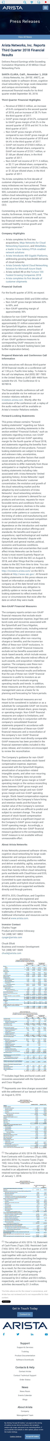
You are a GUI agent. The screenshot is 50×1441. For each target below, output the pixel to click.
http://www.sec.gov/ (24, 574)
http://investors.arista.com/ (16, 571)
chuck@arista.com (11, 953)
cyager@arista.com (12, 937)
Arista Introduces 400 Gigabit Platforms (26, 256)
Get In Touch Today (25, 1308)
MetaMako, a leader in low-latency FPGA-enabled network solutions (26, 249)
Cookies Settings (15, 1436)
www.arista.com (19, 918)
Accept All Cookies (32, 1436)
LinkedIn (32, 1334)
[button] (25, 2)
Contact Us (25, 1314)
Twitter (18, 1334)
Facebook (3, 1334)
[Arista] (12, 8)
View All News (25, 37)
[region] (25, 1430)
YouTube (46, 1334)
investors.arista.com (12, 400)
